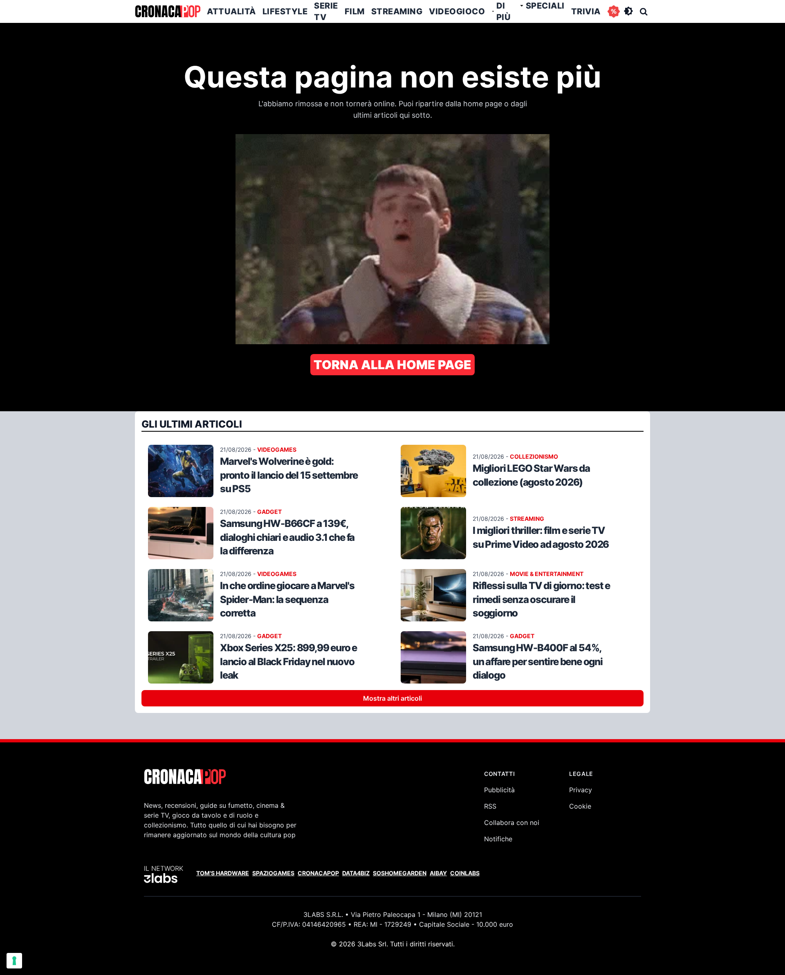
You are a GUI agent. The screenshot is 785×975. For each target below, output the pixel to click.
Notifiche (498, 839)
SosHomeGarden (399, 873)
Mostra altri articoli (392, 698)
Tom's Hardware (222, 873)
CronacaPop (318, 873)
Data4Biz (356, 873)
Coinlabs (465, 873)
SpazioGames (273, 873)
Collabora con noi (511, 822)
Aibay (438, 873)
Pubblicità (499, 790)
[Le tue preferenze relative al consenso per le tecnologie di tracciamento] (14, 960)
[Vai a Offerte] (613, 11)
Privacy (580, 790)
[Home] (167, 11)
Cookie (580, 806)
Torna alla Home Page (392, 364)
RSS (490, 806)
